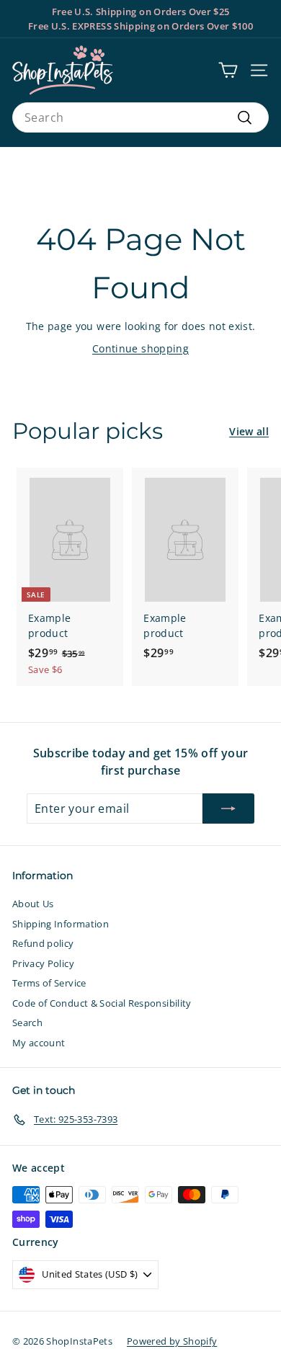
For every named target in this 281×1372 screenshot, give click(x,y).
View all (249, 431)
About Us (33, 903)
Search (27, 1022)
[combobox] (140, 117)
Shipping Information (60, 923)
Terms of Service (49, 982)
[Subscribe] (228, 808)
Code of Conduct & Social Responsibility (102, 1003)
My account (39, 1042)
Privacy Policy (43, 963)
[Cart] (228, 70)
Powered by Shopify (172, 1341)
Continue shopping (140, 348)
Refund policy (43, 943)
